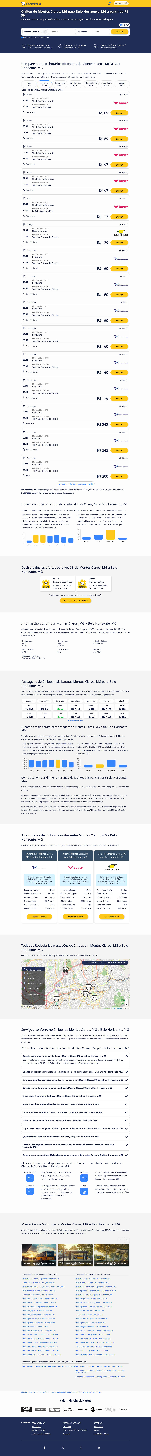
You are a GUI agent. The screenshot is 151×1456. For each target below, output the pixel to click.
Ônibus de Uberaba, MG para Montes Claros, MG (40, 1350)
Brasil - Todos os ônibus (41, 1392)
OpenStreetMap (117, 1008)
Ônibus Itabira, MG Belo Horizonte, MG (90, 1311)
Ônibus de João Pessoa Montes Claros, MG (38, 1315)
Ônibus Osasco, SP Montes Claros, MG (36, 1327)
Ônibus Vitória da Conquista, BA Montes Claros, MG (41, 1354)
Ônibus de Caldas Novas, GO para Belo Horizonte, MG (96, 1287)
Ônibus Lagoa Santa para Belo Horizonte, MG (93, 1327)
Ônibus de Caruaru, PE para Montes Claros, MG (40, 1299)
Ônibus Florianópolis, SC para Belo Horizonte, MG (94, 1303)
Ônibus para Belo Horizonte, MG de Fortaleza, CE (94, 1307)
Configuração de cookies (75, 1430)
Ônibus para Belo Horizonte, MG (89, 1392)
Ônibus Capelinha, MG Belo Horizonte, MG (91, 1299)
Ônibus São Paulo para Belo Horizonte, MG (92, 1350)
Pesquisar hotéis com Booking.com (36, 37)
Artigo (97, 1430)
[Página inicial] (31, 3)
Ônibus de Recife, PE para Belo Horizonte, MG (93, 1338)
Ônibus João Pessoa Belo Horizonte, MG (91, 1323)
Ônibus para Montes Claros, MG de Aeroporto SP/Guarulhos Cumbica (48, 1366)
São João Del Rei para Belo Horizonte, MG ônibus (94, 1346)
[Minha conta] (109, 3)
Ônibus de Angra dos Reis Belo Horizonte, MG (93, 1279)
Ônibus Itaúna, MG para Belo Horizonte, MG (92, 1319)
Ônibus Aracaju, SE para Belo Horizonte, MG (92, 1283)
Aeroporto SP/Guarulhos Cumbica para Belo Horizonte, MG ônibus (101, 1377)
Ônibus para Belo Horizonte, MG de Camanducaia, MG (96, 1291)
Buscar (119, 113)
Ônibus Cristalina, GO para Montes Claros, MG (39, 1303)
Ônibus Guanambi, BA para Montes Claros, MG (39, 1307)
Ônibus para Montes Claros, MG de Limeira (38, 1323)
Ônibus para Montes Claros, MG (64, 1392)
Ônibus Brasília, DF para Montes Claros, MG (38, 1291)
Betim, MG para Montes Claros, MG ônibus (38, 1283)
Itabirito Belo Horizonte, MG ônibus (89, 1315)
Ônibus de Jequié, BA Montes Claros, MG (37, 1311)
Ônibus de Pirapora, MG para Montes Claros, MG (40, 1338)
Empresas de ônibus (41, 1434)
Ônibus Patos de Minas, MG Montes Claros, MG (40, 1334)
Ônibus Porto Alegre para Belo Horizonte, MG (93, 1334)
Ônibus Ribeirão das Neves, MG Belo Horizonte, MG (95, 1342)
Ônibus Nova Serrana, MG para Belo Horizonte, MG (95, 1331)
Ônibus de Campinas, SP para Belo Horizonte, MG (94, 1295)
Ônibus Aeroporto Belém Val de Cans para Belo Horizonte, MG (99, 1366)
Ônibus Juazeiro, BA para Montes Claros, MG (39, 1319)
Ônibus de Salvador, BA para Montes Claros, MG (40, 1346)
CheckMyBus (26, 1392)
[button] (94, 998)
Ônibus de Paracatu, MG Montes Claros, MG (38, 1331)
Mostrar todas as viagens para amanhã (76, 484)
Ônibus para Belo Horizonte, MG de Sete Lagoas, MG (95, 1354)
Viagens (66, 1434)
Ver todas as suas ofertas (75, 600)
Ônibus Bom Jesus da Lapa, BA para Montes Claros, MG (43, 1287)
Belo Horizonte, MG (118, 963)
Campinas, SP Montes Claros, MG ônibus (37, 1295)
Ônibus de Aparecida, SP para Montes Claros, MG (40, 1279)
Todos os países (101, 1434)
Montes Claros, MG (94, 963)
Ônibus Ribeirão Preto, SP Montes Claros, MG (39, 1342)
